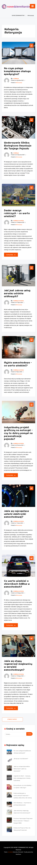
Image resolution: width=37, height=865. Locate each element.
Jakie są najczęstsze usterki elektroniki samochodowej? (16, 513)
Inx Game (10, 852)
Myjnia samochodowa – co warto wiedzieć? (18, 364)
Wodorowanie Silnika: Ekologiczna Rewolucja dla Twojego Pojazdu (17, 145)
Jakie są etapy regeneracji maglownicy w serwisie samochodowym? (18, 665)
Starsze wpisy (12, 719)
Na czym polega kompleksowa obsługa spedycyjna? (17, 71)
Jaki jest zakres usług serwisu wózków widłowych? (17, 293)
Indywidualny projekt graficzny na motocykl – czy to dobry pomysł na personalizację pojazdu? (18, 433)
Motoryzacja (19, 82)
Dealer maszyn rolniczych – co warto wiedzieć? (17, 213)
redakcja (16, 78)
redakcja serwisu (18, 220)
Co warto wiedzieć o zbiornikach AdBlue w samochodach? (17, 583)
